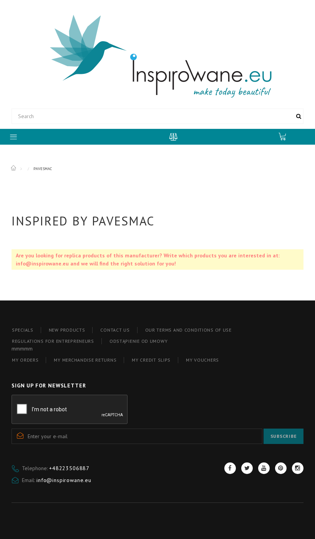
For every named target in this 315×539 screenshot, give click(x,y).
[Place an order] (286, 136)
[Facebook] (230, 468)
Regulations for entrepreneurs (53, 341)
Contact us (114, 330)
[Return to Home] (14, 168)
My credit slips (151, 360)
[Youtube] (264, 468)
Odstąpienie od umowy (138, 341)
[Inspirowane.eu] (157, 55)
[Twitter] (247, 468)
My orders (25, 360)
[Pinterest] (281, 468)
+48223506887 (69, 468)
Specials (22, 330)
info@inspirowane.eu (63, 480)
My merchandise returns (85, 360)
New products (67, 330)
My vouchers (202, 360)
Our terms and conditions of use (188, 330)
